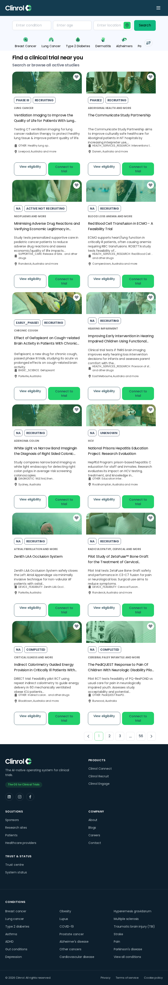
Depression (13, 957)
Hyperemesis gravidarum (132, 911)
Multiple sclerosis (126, 919)
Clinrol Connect (100, 768)
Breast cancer (15, 911)
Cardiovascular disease (77, 957)
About (92, 820)
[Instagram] (20, 797)
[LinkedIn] (9, 797)
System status (16, 872)
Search (145, 25)
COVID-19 (67, 926)
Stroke (118, 934)
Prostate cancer (72, 934)
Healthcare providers (20, 843)
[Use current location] (127, 25)
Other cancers (70, 949)
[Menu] (158, 7)
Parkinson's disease (128, 949)
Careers (94, 835)
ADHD (9, 941)
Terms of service (127, 978)
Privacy (105, 978)
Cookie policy (153, 978)
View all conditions (127, 957)
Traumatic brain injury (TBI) (134, 926)
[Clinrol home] (18, 8)
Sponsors (12, 820)
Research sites (16, 827)
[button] (148, 42)
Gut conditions (16, 949)
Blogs (92, 827)
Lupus (64, 919)
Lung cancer (14, 919)
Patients (11, 835)
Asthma (11, 934)
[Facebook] (30, 797)
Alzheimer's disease (74, 941)
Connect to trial (64, 169)
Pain (117, 941)
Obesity (65, 911)
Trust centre (14, 865)
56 (141, 735)
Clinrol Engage (99, 783)
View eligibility (30, 166)
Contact (94, 843)
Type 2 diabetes (17, 926)
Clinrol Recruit (98, 776)
